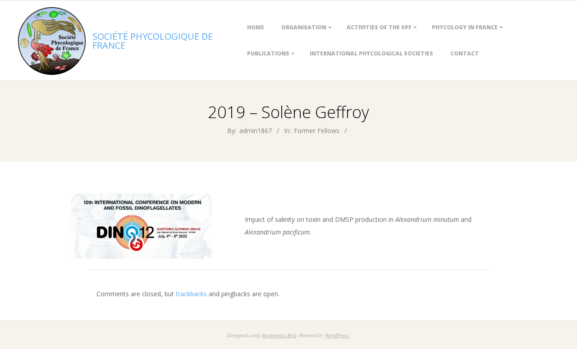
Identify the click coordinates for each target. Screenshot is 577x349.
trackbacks (191, 293)
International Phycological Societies (371, 53)
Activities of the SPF (379, 27)
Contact (464, 53)
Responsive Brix (279, 335)
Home (255, 27)
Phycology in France (465, 27)
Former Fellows (316, 130)
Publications (268, 53)
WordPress (337, 335)
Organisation (303, 27)
